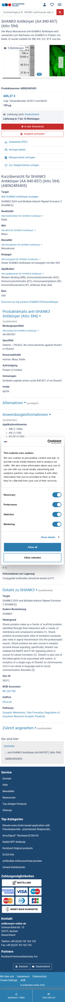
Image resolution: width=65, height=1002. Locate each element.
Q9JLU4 (7, 701)
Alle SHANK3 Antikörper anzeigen (19, 196)
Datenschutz (40, 976)
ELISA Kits (8, 854)
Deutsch (23, 966)
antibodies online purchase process (22, 860)
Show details (48, 537)
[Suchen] (60, 12)
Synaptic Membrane (14, 712)
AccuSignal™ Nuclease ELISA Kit (20, 835)
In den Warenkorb (34, 126)
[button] (60, 62)
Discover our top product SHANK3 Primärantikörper (29, 301)
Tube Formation (35, 712)
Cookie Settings (8, 980)
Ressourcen (9, 797)
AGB (23, 980)
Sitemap (7, 810)
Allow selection (32, 557)
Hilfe (5, 784)
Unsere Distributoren (14, 867)
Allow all (32, 547)
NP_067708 (9, 691)
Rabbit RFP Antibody (14, 841)
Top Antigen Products (15, 803)
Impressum (23, 976)
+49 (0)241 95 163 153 (23, 941)
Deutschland (32, 114)
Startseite (9, 746)
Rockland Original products (18, 848)
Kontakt (7, 778)
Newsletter (8, 791)
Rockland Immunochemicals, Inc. (19, 956)
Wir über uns (7, 976)
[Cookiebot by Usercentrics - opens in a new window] (47, 442)
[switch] (56, 504)
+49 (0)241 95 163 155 (19, 945)
